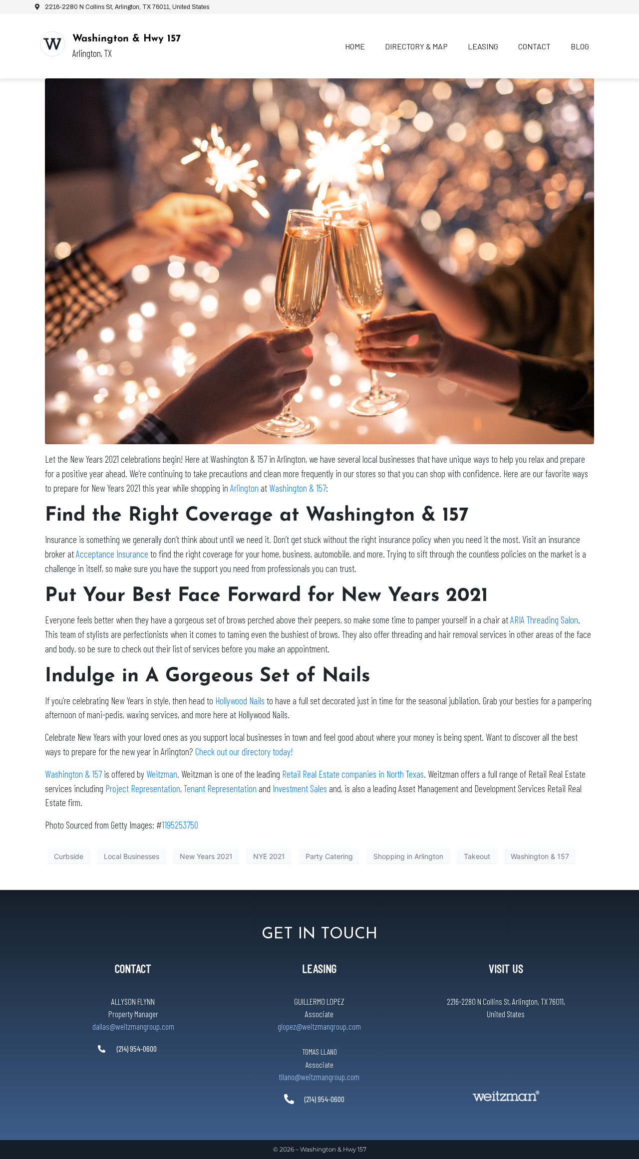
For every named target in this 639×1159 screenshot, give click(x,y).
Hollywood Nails (240, 700)
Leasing (483, 46)
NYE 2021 (269, 856)
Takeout (477, 856)
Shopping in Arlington (408, 856)
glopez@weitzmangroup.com (319, 1026)
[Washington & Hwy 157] (52, 43)
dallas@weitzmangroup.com (133, 1026)
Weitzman (161, 774)
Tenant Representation (220, 788)
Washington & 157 (297, 488)
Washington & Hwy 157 (126, 39)
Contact (534, 46)
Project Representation (142, 788)
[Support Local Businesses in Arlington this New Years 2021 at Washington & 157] (319, 261)
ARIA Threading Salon (544, 619)
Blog (580, 46)
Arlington (244, 488)
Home (355, 46)
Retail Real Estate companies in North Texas (353, 774)
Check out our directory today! (244, 751)
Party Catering (329, 856)
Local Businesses (131, 856)
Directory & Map (416, 46)
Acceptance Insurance (112, 554)
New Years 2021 (206, 856)
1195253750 (180, 825)
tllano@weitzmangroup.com (319, 1077)
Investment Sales (300, 788)
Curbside (68, 856)
